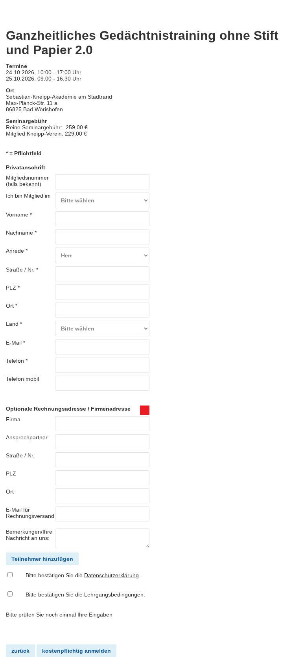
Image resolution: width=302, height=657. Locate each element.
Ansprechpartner (27, 437)
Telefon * (17, 361)
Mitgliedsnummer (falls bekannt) (27, 180)
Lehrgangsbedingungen (114, 594)
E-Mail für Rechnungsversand (30, 513)
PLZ (11, 473)
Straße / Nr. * (22, 269)
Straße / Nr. (20, 455)
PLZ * (13, 287)
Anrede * (17, 251)
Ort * (11, 306)
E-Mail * (15, 343)
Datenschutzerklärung (111, 575)
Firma (13, 419)
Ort (10, 491)
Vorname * (19, 214)
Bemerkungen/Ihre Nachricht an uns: (29, 535)
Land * (14, 324)
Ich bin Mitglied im (28, 196)
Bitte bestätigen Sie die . (83, 575)
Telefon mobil (22, 379)
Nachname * (21, 232)
